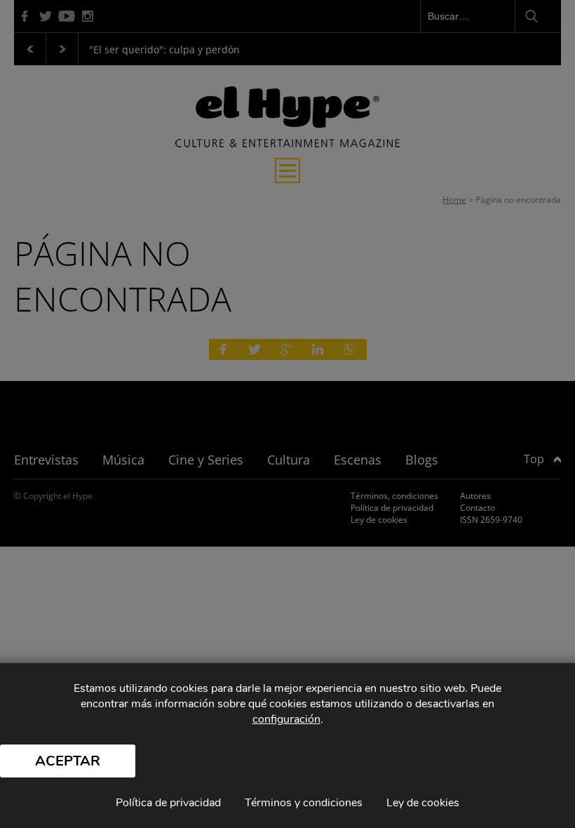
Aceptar (67, 761)
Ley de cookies (422, 802)
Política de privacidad (168, 802)
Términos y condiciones (304, 802)
